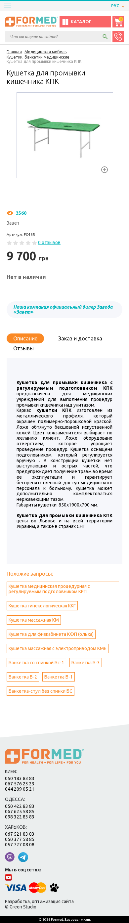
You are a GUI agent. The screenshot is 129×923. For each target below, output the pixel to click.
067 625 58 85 (19, 811)
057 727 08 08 (19, 844)
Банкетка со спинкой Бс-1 (36, 662)
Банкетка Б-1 (58, 677)
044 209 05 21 (19, 789)
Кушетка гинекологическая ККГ (42, 605)
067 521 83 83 (19, 834)
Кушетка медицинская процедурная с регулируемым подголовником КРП (49, 589)
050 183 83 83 (19, 778)
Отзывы (23, 348)
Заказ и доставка (80, 338)
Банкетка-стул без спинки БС (40, 691)
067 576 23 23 (19, 783)
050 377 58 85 (19, 839)
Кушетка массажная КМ (34, 620)
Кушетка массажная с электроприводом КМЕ (58, 648)
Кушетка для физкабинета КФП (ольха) (51, 634)
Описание (25, 338)
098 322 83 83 (19, 816)
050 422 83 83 (19, 806)
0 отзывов (49, 242)
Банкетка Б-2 (23, 677)
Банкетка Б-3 (85, 662)
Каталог (81, 21)
